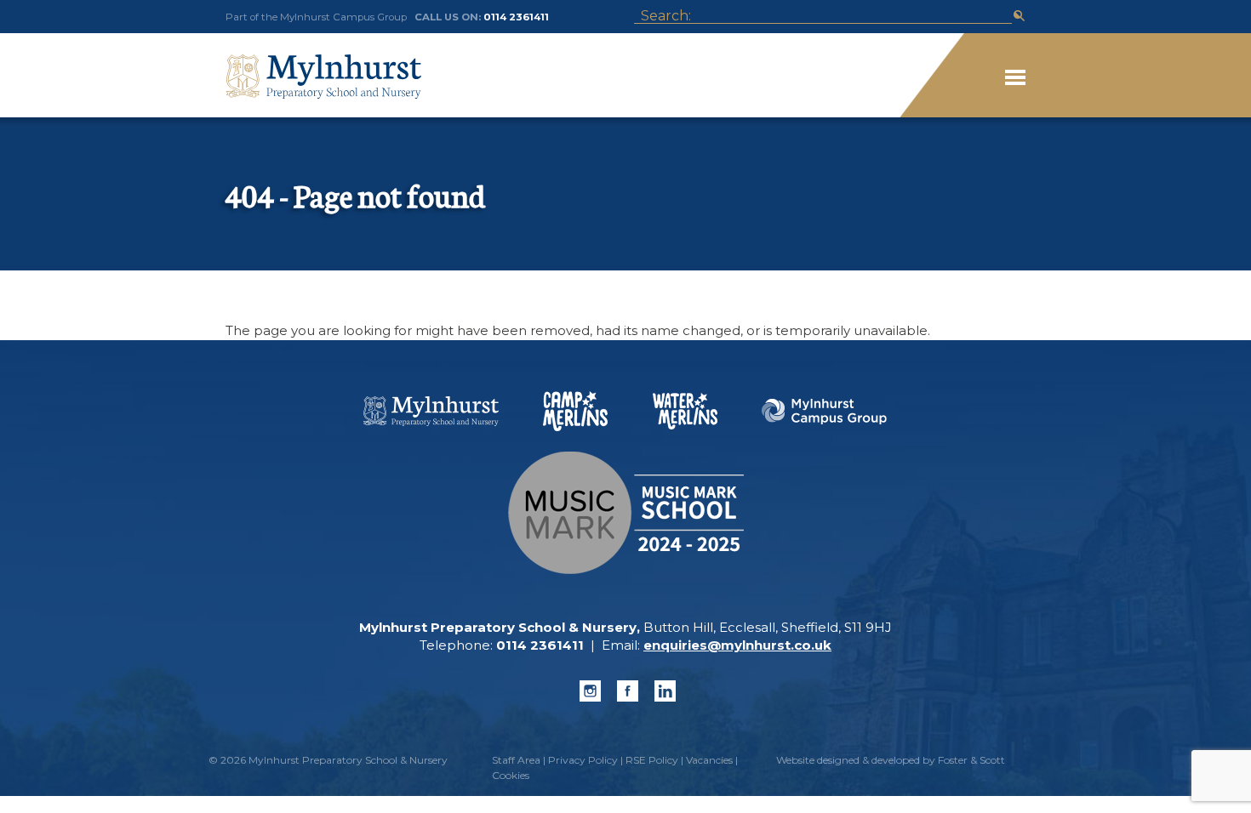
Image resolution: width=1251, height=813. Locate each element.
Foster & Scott (971, 759)
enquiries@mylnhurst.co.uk (737, 645)
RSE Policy (652, 759)
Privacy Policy (583, 759)
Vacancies (709, 759)
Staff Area (516, 759)
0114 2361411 (516, 17)
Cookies (510, 775)
